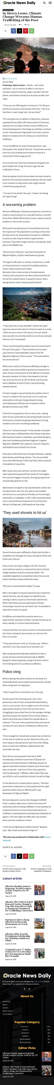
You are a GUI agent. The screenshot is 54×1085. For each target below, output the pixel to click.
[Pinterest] (25, 31)
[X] (19, 31)
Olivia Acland (11, 78)
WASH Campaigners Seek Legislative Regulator (41, 870)
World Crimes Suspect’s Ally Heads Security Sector (14, 870)
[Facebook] (13, 31)
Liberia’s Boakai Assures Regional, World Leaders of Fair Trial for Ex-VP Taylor (18, 889)
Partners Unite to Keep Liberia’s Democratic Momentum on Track (17, 922)
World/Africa (8, 10)
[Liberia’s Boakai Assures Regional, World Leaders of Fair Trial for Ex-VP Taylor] (39, 890)
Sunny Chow (38, 981)
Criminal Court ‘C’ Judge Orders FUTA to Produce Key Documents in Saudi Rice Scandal (18, 953)
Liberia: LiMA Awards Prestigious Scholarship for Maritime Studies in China (17, 937)
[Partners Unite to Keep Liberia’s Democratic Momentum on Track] (39, 923)
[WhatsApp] (31, 31)
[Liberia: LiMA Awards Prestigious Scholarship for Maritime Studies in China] (39, 938)
